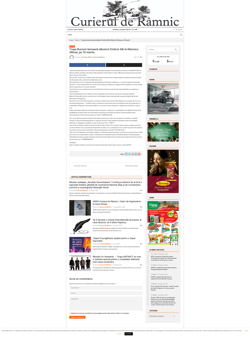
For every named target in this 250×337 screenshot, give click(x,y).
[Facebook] (174, 29)
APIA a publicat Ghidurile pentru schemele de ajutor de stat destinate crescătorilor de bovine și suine (164, 258)
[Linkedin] (135, 154)
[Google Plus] (132, 154)
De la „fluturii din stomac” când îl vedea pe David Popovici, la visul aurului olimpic (165, 288)
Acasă (70, 34)
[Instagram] (181, 29)
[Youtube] (179, 29)
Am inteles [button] (129, 334)
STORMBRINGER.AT (87, 139)
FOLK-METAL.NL (120, 130)
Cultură (77, 40)
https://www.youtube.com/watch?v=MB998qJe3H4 (96, 115)
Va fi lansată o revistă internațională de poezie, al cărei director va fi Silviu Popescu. (117, 221)
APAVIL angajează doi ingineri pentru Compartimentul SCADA (164, 268)
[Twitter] (177, 29)
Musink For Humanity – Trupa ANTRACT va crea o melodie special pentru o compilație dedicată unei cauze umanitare (117, 259)
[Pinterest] (139, 154)
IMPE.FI (112, 123)
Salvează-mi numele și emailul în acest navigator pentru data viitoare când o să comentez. (100, 313)
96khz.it (96, 105)
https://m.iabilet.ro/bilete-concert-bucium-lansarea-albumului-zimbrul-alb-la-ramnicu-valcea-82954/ (100, 145)
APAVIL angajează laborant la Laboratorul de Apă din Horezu (161, 278)
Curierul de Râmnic (99, 57)
